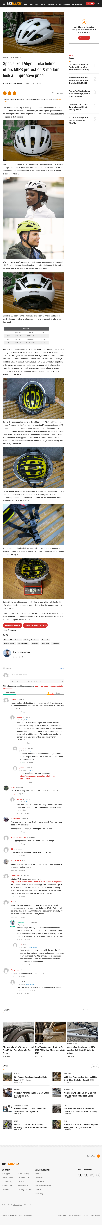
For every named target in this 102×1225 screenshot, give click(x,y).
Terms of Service (39, 631)
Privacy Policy (28, 631)
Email (25, 605)
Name (25, 614)
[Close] (80, 589)
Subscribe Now (51, 625)
